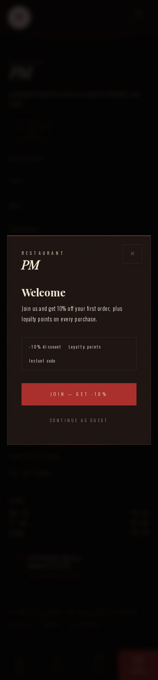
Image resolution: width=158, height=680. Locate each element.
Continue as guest (79, 420)
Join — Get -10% (78, 394)
